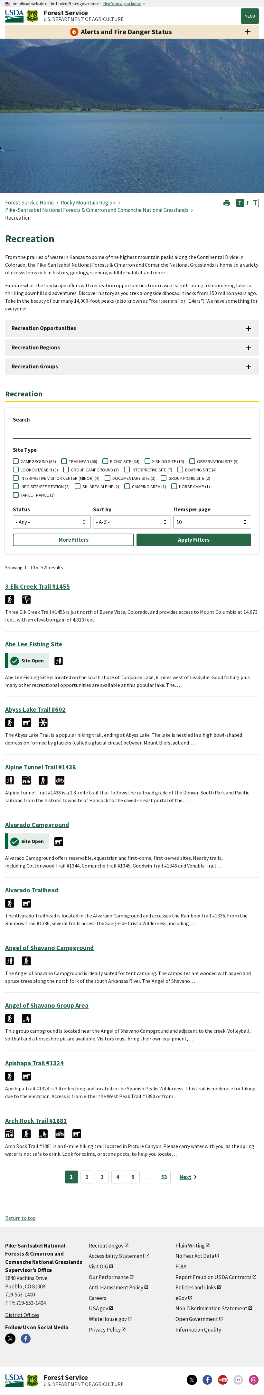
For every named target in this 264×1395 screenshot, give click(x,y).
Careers (97, 1298)
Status (21, 509)
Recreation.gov (106, 1245)
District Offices (22, 1315)
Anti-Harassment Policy (116, 1287)
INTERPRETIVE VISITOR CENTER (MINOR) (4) (60, 478)
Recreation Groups (35, 366)
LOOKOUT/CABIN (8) (39, 470)
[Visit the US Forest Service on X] (192, 1380)
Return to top (20, 1218)
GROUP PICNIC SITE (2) (189, 478)
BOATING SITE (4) (201, 470)
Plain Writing (190, 1245)
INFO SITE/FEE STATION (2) (45, 486)
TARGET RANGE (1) (38, 495)
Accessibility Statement (117, 1255)
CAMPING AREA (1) (149, 486)
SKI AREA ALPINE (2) (100, 486)
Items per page (192, 509)
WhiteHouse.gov (108, 1319)
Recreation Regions (36, 347)
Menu (250, 16)
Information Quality (198, 1329)
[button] (227, 202)
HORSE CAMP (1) (194, 486)
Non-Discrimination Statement (211, 1308)
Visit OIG (98, 1266)
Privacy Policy (105, 1329)
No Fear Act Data (194, 1255)
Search (21, 419)
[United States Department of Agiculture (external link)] (15, 16)
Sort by (102, 509)
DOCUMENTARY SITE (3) (134, 478)
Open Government (196, 1319)
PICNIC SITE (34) (124, 461)
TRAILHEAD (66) (83, 461)
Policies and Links (195, 1287)
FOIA (180, 1266)
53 (164, 1177)
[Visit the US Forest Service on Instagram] (254, 1380)
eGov (181, 1298)
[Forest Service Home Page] (32, 16)
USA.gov (98, 1308)
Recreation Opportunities (44, 328)
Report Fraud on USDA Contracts (213, 1277)
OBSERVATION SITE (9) (218, 461)
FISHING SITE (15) (168, 461)
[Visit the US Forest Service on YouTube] (223, 1380)
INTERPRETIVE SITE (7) (152, 470)
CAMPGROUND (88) (38, 461)
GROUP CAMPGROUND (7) (95, 470)
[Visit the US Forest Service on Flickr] (238, 1380)
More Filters (74, 539)
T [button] (239, 203)
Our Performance (109, 1277)
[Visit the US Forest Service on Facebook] (207, 1380)
